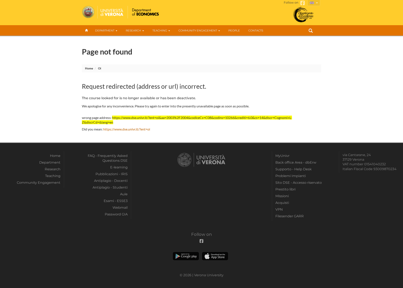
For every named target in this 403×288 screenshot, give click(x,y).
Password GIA (116, 214)
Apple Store (215, 256)
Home (89, 68)
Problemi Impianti (290, 176)
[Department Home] (145, 12)
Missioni (282, 196)
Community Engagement (197, 30)
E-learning (119, 167)
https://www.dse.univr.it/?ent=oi (126, 129)
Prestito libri (285, 189)
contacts (255, 30)
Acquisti (282, 203)
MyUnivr (282, 156)
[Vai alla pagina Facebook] (302, 3)
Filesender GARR (289, 216)
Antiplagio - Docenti (111, 181)
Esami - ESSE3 (116, 201)
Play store (186, 256)
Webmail (120, 208)
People (234, 30)
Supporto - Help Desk (293, 169)
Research (133, 30)
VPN (279, 209)
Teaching (159, 30)
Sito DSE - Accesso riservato (298, 183)
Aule (124, 194)
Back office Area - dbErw (295, 162)
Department (104, 30)
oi (99, 68)
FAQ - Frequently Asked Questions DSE (108, 158)
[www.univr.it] (103, 12)
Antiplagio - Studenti (110, 187)
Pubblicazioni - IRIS (112, 174)
